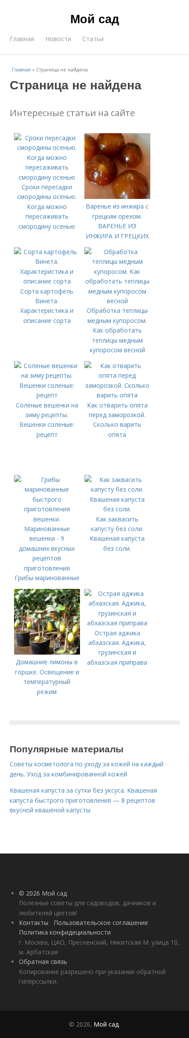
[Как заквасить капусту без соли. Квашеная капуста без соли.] (117, 509)
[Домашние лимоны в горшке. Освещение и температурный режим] (47, 652)
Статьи (93, 39)
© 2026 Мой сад (43, 893)
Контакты (33, 922)
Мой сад (94, 18)
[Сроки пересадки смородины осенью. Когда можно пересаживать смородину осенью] (47, 177)
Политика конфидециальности (65, 932)
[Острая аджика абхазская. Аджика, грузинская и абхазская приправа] (117, 623)
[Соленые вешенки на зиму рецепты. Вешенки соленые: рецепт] (47, 395)
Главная (22, 39)
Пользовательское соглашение (101, 922)
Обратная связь (43, 961)
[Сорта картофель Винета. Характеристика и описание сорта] (47, 281)
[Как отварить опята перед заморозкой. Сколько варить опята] (117, 395)
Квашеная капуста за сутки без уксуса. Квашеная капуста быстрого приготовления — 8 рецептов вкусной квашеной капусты (83, 800)
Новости (58, 39)
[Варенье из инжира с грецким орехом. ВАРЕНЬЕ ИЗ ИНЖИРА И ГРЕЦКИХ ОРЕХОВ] (117, 196)
